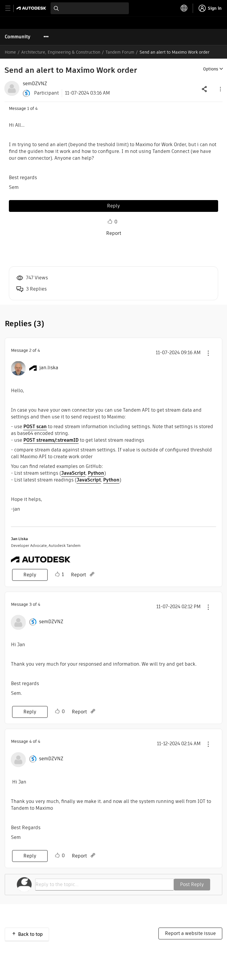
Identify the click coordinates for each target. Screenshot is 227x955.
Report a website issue (190, 933)
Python (96, 473)
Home (10, 52)
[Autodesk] (32, 8)
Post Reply (192, 884)
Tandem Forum (120, 52)
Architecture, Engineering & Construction (60, 52)
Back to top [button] (30, 934)
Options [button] (210, 69)
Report (113, 233)
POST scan (35, 426)
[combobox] (90, 8)
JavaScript (73, 473)
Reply (113, 205)
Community (17, 36)
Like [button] (110, 221)
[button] (220, 88)
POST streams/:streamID (51, 440)
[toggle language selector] (184, 8)
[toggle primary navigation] (11, 8)
